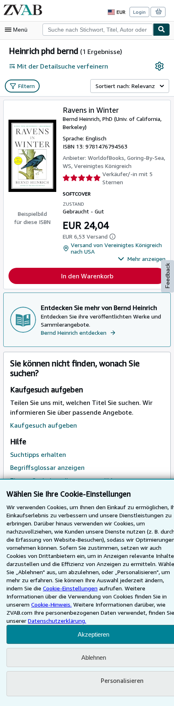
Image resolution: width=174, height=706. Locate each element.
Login (139, 12)
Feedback (167, 275)
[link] (159, 66)
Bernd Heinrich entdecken (73, 332)
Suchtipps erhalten (38, 454)
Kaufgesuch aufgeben (43, 425)
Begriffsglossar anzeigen (47, 467)
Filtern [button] (26, 85)
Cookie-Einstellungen (70, 588)
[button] (142, 259)
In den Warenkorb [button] (87, 276)
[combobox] (97, 30)
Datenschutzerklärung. (57, 620)
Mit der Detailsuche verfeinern (62, 66)
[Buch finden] (161, 30)
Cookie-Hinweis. (51, 604)
